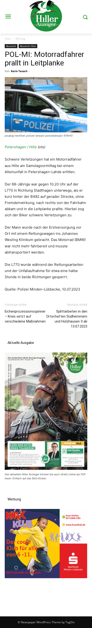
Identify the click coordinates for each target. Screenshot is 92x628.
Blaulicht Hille (28, 46)
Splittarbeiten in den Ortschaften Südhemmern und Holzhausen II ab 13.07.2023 (66, 318)
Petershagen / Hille (21, 147)
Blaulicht (11, 46)
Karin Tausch (19, 71)
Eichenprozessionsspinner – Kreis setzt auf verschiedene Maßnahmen (25, 316)
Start (8, 39)
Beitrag (20, 39)
